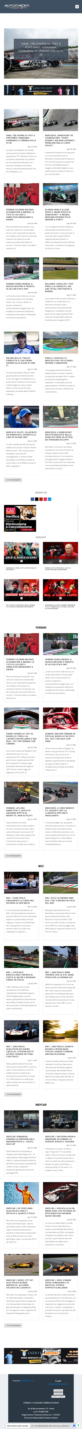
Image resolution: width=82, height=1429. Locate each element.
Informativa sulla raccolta (17, 1426)
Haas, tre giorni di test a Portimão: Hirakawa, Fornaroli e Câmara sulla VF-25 (41, 49)
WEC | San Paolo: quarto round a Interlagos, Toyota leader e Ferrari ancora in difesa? (59, 1050)
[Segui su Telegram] (49, 499)
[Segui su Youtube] (41, 499)
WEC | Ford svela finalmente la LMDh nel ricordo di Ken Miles (20, 900)
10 (49, 73)
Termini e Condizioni (58, 1396)
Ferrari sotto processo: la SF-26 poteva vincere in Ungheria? (57, 569)
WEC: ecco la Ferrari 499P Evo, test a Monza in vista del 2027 (60, 900)
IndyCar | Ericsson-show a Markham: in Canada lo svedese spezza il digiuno (60, 1139)
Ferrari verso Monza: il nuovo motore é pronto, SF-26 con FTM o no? (20, 286)
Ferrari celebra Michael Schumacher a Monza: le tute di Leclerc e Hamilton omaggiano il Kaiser (20, 214)
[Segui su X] (36, 499)
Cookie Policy (58, 1393)
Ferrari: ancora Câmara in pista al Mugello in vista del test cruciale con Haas (60, 737)
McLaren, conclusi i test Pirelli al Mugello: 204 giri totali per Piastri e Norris (59, 288)
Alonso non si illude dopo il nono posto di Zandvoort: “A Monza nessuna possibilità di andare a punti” (58, 214)
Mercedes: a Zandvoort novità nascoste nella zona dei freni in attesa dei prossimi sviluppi (59, 436)
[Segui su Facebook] (32, 499)
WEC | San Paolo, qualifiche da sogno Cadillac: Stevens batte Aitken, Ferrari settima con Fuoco (20, 1051)
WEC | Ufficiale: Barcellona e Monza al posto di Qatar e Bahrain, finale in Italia (21, 976)
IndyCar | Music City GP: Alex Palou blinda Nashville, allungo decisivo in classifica (19, 1284)
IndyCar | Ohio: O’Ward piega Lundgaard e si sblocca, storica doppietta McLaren (58, 1284)
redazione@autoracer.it (58, 1384)
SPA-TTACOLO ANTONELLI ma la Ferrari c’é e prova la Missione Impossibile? (20, 606)
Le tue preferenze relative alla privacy (50, 1426)
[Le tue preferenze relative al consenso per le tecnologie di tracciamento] (78, 1425)
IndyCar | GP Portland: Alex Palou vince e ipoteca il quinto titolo (20, 1211)
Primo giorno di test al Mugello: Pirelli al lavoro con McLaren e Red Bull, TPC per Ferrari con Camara (21, 738)
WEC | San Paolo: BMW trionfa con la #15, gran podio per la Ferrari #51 (59, 975)
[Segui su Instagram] (45, 499)
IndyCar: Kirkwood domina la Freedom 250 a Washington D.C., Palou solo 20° (20, 1140)
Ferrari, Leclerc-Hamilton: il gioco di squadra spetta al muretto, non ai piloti (19, 812)
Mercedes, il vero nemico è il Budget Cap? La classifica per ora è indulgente (59, 812)
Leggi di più (41, 65)
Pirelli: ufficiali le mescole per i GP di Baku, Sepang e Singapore (59, 360)
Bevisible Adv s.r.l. (27, 1380)
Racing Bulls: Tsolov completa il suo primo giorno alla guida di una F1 (20, 362)
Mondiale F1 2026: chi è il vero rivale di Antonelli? (21, 569)
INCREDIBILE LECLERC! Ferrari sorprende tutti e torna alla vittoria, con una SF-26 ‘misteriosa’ (60, 606)
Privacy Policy (58, 1390)
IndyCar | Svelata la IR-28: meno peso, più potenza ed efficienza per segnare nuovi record (60, 1212)
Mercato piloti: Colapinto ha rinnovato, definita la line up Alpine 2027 (21, 435)
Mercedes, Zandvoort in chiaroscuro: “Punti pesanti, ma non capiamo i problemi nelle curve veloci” (60, 140)
